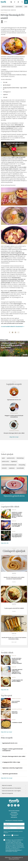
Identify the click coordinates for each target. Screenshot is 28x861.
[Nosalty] (3, 2)
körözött (4, 468)
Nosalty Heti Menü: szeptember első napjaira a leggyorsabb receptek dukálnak (17, 661)
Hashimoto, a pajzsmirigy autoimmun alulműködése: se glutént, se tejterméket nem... (17, 515)
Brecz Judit (14, 642)
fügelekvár (14, 461)
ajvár (3, 458)
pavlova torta (10, 458)
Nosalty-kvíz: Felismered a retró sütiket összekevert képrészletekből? (14, 578)
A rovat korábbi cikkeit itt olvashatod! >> (12, 326)
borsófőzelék (20, 468)
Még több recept (14, 437)
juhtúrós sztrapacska (7, 6)
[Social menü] (14, 2)
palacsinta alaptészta (17, 709)
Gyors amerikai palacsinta (16, 702)
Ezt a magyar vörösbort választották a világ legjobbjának (17, 535)
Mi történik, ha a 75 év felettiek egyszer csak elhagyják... (17, 525)
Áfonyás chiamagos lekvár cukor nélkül (14, 433)
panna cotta (5, 461)
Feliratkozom (20, 827)
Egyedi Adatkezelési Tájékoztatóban (13, 850)
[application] (14, 349)
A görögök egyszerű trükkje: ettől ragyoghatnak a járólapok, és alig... (17, 671)
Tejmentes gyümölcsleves (10, 773)
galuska (13, 719)
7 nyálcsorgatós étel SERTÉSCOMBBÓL (14, 608)
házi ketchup (20, 458)
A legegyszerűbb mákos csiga (11, 762)
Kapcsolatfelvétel (14, 814)
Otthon (13, 531)
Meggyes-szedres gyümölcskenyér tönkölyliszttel (14, 416)
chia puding (22, 465)
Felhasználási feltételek (14, 810)
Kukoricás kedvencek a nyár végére (11, 790)
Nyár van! (14, 509)
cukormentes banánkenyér (9, 465)
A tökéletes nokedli (17, 722)
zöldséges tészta (14, 397)
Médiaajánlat (14, 817)
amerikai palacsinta (16, 698)
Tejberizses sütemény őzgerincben (12, 768)
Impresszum (14, 815)
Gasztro (14, 573)
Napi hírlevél (8, 835)
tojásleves (11, 468)
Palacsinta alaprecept (15, 712)
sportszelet (19, 6)
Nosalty (14, 581)
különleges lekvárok (14, 430)
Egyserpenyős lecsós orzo (14, 399)
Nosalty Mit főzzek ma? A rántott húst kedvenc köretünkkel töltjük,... (14, 638)
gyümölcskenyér (14, 413)
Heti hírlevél (16, 835)
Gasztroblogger (5, 10)
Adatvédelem (14, 812)
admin (5, 21)
